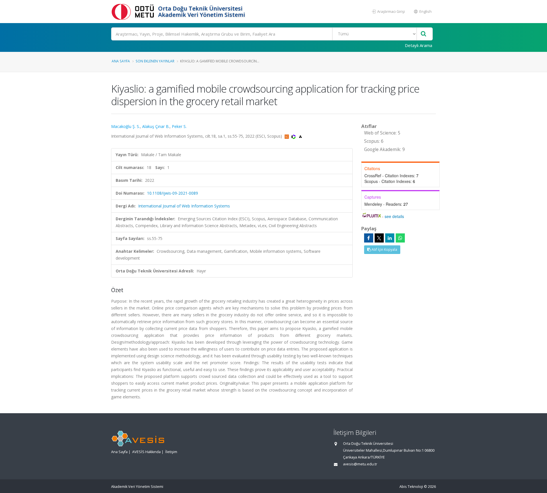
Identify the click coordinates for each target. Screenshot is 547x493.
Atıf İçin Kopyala (384, 249)
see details (394, 216)
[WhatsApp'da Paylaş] (400, 238)
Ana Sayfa (121, 61)
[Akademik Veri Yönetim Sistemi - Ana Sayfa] (134, 11)
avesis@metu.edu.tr (360, 464)
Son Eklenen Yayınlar (155, 61)
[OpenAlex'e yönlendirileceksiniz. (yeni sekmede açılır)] (300, 136)
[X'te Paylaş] (379, 238)
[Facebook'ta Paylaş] (368, 238)
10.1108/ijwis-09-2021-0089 (172, 193)
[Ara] (423, 34)
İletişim (171, 451)
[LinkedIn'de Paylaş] (389, 238)
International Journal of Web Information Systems (184, 206)
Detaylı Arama (418, 45)
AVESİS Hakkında (146, 451)
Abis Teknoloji (411, 486)
